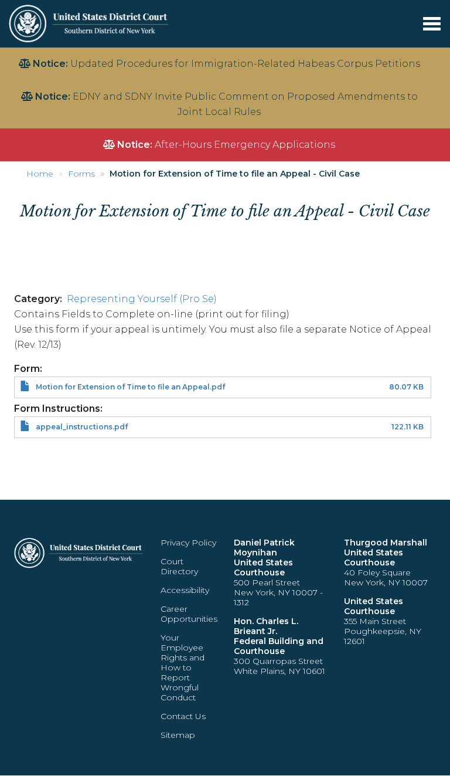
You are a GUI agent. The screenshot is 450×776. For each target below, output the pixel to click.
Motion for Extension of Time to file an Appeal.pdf (130, 386)
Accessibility (185, 590)
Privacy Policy (188, 542)
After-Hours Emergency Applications (245, 144)
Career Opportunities (189, 614)
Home (39, 173)
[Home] (90, 23)
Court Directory (179, 566)
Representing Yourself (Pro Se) (142, 298)
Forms (81, 173)
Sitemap (178, 735)
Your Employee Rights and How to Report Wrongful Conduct (182, 667)
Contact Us (183, 716)
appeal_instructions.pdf (82, 426)
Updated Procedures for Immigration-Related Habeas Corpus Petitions (245, 63)
